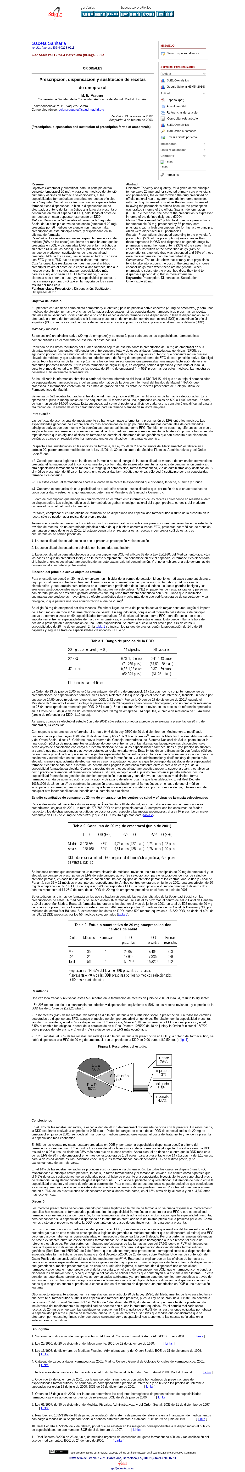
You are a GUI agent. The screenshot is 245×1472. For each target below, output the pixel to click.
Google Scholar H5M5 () (186, 86)
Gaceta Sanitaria (49, 43)
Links (199, 1336)
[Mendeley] (163, 162)
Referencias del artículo (182, 112)
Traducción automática (181, 131)
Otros (169, 162)
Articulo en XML (177, 106)
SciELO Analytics (178, 80)
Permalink (172, 175)
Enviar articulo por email (182, 137)
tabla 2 (148, 815)
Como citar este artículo (182, 118)
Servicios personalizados (183, 53)
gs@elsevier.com (122, 1468)
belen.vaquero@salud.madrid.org (81, 109)
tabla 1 (100, 626)
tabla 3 (122, 914)
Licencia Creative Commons (179, 1452)
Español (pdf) (175, 100)
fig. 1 (183, 1040)
